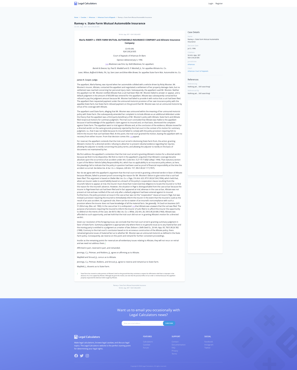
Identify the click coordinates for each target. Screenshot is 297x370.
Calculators (148, 341)
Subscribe (169, 323)
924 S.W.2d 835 (93, 27)
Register (219, 3)
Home (76, 17)
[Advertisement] (205, 138)
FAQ (173, 347)
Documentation (179, 344)
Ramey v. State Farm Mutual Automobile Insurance (109, 23)
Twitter (207, 347)
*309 (131, 137)
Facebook (208, 341)
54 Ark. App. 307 (80, 27)
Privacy (175, 350)
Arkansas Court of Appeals (106, 17)
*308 (106, 64)
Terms (174, 353)
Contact (175, 341)
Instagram (208, 344)
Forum (146, 347)
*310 (133, 206)
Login (210, 3)
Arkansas (92, 17)
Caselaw (83, 17)
